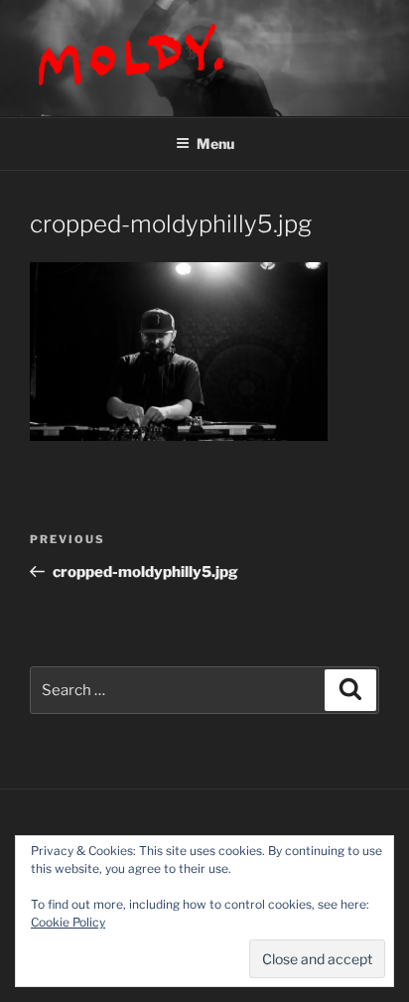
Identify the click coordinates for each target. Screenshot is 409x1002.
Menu (215, 143)
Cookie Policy (68, 922)
